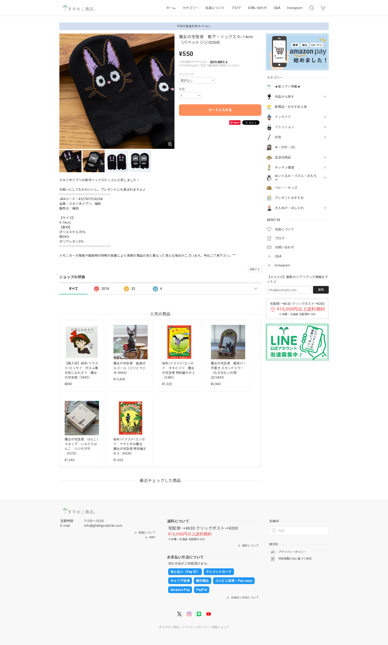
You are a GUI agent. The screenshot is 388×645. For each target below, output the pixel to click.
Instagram (294, 8)
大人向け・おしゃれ (289, 208)
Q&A (277, 8)
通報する (255, 269)
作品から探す (284, 96)
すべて (73, 288)
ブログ (236, 8)
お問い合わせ (257, 8)
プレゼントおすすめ (289, 198)
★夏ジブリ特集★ (288, 86)
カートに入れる (220, 110)
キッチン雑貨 (284, 167)
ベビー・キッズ (286, 188)
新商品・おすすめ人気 (291, 107)
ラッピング (186, 74)
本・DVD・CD (285, 147)
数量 (182, 89)
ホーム (171, 8)
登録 (321, 289)
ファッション (284, 127)
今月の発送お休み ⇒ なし (194, 26)
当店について (215, 8)
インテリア (283, 117)
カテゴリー (191, 8)
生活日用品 (283, 157)
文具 (278, 137)
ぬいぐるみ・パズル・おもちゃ (296, 177)
